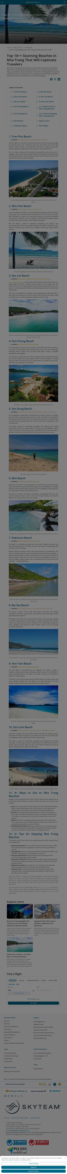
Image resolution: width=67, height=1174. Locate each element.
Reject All (33, 1167)
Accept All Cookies (33, 1171)
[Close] (65, 1158)
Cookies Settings (33, 1163)
